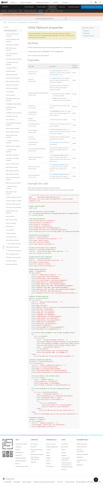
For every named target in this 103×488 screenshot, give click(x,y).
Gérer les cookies (69, 482)
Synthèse (86, 31)
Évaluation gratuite (73, 7)
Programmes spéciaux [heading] (82, 439)
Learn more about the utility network (38, 55)
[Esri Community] (4, 455)
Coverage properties (11, 68)
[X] (7, 452)
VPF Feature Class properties (13, 257)
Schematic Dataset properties (13, 197)
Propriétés (87, 33)
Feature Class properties (12, 85)
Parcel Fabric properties (12, 155)
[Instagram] (7, 455)
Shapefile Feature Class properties (12, 212)
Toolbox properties (11, 233)
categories (55, 78)
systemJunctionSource (58, 164)
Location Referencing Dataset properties (13, 124)
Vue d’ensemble (29, 7)
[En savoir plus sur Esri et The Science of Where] (8, 444)
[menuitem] (22, 444)
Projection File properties (12, 164)
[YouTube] (11, 455)
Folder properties (10, 95)
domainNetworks (56, 111)
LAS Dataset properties (12, 116)
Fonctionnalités (41, 7)
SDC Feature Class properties (13, 207)
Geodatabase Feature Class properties (13, 99)
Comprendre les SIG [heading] (51, 439)
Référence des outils (30, 11)
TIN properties (9, 226)
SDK (46, 11)
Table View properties (11, 219)
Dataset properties (10, 71)
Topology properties (11, 237)
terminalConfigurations (59, 174)
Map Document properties (13, 128)
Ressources (52, 7)
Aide (20, 11)
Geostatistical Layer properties (13, 113)
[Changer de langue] (95, 2)
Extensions (62, 7)
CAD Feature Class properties (13, 59)
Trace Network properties (12, 240)
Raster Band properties (12, 167)
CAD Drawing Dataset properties (11, 54)
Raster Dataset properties (12, 174)
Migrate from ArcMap (56, 11)
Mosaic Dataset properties (12, 132)
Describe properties (33, 22)
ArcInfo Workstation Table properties (12, 40)
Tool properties (10, 230)
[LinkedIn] (11, 452)
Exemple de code (89, 36)
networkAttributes (57, 129)
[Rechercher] (91, 2)
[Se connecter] (100, 2)
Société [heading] (63, 439)
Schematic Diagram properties (14, 200)
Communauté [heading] (34, 439)
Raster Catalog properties (12, 170)
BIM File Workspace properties (11, 49)
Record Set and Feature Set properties (13, 178)
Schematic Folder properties (13, 204)
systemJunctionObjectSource (60, 155)
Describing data (22, 22)
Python (41, 11)
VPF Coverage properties (12, 254)
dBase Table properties (12, 74)
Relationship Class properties (13, 183)
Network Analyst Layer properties (11, 136)
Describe (6, 27)
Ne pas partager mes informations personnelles (88, 482)
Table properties (10, 216)
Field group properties (12, 88)
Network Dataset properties (13, 146)
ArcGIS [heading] (17, 439)
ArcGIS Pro (5, 6)
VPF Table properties (11, 261)
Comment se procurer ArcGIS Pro (92, 7)
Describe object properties (13, 78)
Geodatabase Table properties (14, 104)
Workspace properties (11, 264)
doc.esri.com (40, 14)
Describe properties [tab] (10, 30)
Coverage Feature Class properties (12, 63)
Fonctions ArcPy (12, 22)
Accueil (4, 11)
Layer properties (10, 119)
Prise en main (12, 11)
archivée (48, 33)
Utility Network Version (57, 142)
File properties (10, 91)
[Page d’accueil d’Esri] (4, 2)
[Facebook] (4, 452)
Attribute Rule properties (12, 44)
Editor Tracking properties (12, 81)
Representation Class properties (11, 193)
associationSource (57, 70)
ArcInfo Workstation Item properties (12, 35)
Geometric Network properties (11, 108)
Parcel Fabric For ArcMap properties (12, 159)
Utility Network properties (12, 247)
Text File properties (11, 223)
